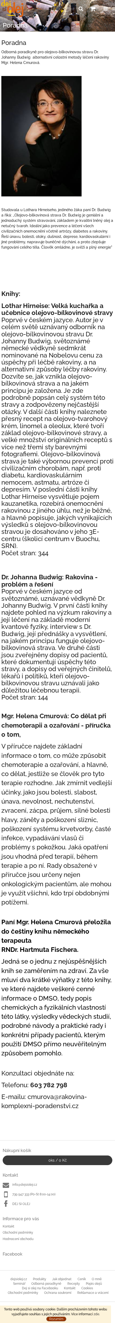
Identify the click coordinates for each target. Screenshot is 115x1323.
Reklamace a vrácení (93, 1293)
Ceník (82, 1279)
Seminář (19, 1284)
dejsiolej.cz (18, 1279)
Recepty (73, 1284)
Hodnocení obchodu (18, 1239)
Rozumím (56, 1319)
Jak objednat (61, 1279)
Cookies (87, 1288)
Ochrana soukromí (57, 1293)
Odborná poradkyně (46, 1284)
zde (96, 1314)
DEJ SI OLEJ (21, 1204)
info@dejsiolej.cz (24, 1185)
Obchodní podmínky (18, 1232)
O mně (97, 1279)
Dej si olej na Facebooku (40, 1288)
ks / (57, 1160)
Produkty (39, 1279)
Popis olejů (94, 1284)
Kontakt (8, 1226)
